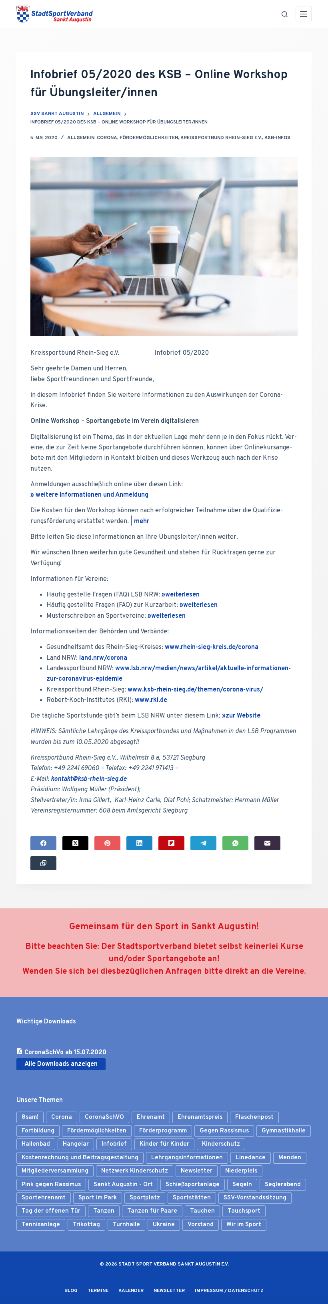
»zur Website (241, 716)
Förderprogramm (163, 1131)
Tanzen (103, 1211)
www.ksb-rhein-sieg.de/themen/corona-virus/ (195, 690)
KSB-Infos (277, 138)
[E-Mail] (267, 843)
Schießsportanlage (193, 1185)
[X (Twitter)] (75, 843)
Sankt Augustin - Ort (123, 1185)
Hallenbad (36, 1144)
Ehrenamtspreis (200, 1117)
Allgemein (80, 138)
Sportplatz (145, 1198)
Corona (107, 138)
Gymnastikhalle (284, 1131)
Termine (98, 1291)
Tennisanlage (41, 1225)
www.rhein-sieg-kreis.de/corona (211, 647)
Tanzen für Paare (152, 1211)
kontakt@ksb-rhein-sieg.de (89, 779)
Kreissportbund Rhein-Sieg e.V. (221, 138)
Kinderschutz (221, 1144)
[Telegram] (203, 843)
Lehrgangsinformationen (187, 1158)
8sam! (30, 1117)
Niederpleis (241, 1171)
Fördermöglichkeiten (149, 138)
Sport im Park (97, 1198)
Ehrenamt (151, 1117)
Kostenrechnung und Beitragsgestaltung (80, 1158)
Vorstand (201, 1225)
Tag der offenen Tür (51, 1211)
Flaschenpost (254, 1117)
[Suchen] (285, 14)
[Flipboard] (171, 843)
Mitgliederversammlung (55, 1171)
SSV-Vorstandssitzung (255, 1198)
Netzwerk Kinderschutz (134, 1171)
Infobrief (114, 1144)
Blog (71, 1291)
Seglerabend (283, 1185)
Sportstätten (192, 1198)
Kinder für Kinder (164, 1144)
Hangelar (76, 1144)
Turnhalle (126, 1225)
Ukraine (164, 1225)
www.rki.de (151, 700)
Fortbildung (38, 1131)
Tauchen (202, 1211)
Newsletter (196, 1171)
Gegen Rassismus (224, 1131)
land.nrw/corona (103, 658)
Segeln (242, 1185)
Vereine (289, 971)
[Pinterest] (107, 843)
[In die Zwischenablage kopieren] (43, 863)
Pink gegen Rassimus (51, 1185)
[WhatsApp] (235, 843)
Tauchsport (244, 1211)
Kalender (131, 1291)
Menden (289, 1158)
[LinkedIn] (139, 843)
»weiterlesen (181, 595)
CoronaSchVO (104, 1117)
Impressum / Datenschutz (229, 1291)
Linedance (251, 1158)
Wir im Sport (243, 1225)
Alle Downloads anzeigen (61, 1064)
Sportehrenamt (44, 1198)
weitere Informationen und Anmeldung (92, 495)
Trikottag (86, 1225)
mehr (141, 522)
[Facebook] (43, 843)
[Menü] (304, 14)
